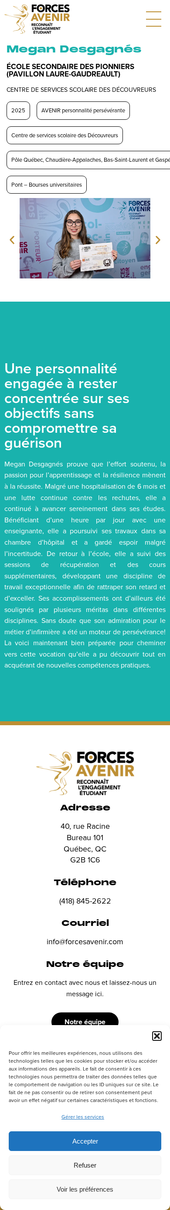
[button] (157, 1036)
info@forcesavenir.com (85, 941)
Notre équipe (85, 1022)
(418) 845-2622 (85, 900)
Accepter (85, 1141)
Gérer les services (82, 1116)
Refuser (85, 1165)
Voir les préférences (85, 1189)
